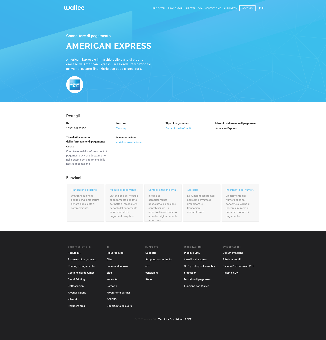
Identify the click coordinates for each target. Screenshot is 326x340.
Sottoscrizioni (76, 286)
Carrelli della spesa (195, 259)
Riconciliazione (77, 292)
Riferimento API (232, 259)
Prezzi (190, 8)
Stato (148, 279)
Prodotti (158, 8)
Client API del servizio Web (238, 266)
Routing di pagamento (81, 266)
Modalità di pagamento (198, 279)
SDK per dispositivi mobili (199, 266)
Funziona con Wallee (196, 286)
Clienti (110, 259)
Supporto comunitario (158, 259)
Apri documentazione (128, 142)
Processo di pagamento (82, 259)
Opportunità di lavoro (119, 305)
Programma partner (118, 292)
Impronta (112, 279)
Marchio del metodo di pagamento (236, 123)
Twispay (121, 128)
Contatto (112, 286)
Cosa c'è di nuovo (117, 266)
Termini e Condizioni (170, 319)
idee (147, 266)
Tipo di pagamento (177, 123)
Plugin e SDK (192, 252)
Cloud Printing (76, 279)
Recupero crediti (77, 305)
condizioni (151, 272)
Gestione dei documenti (82, 272)
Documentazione (209, 8)
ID (67, 123)
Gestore (121, 123)
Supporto (230, 8)
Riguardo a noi (115, 252)
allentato (73, 299)
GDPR (188, 319)
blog (109, 272)
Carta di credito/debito (179, 128)
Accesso (247, 8)
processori (176, 8)
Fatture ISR (74, 252)
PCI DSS (112, 299)
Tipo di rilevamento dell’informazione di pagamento (85, 139)
